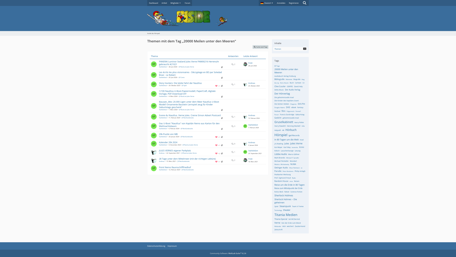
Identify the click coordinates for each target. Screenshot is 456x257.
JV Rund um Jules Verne (186, 67)
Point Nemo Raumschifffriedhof (175, 167)
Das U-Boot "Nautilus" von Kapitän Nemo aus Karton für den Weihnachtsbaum (189, 125)
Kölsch (277, 151)
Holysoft (277, 130)
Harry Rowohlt (280, 126)
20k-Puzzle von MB (168, 134)
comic (290, 86)
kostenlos (295, 147)
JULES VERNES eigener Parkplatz (175, 150)
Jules (286, 143)
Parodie (277, 171)
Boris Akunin (284, 83)
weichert (290, 226)
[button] (267, 3)
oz (301, 168)
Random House (281, 181)
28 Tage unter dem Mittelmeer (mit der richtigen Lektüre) (187, 158)
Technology (278, 210)
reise (291, 181)
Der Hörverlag (282, 93)
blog (303, 79)
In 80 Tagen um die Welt (286, 139)
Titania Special (280, 219)
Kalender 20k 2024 (168, 142)
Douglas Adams (279, 107)
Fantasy (300, 107)
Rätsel (286, 192)
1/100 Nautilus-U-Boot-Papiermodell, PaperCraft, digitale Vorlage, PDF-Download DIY (187, 92)
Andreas (251, 83)
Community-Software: (228, 253)
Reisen (296, 181)
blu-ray (276, 83)
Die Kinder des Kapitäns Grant (286, 100)
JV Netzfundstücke (188, 118)
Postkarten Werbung (282, 174)
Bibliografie (279, 79)
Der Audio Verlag (292, 89)
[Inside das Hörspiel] (228, 18)
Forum (276, 115)
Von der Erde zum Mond (291, 223)
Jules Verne (296, 143)
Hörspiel (280, 135)
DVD (288, 107)
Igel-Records (294, 135)
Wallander (277, 226)
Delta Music (279, 90)
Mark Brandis (279, 158)
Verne (277, 222)
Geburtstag (299, 114)
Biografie (296, 79)
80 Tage (277, 66)
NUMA (293, 164)
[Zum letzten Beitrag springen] (245, 64)
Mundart (293, 161)
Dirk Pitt (301, 104)
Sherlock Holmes (283, 195)
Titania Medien (285, 214)
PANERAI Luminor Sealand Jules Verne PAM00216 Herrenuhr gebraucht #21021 (189, 63)
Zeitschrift (278, 229)
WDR (284, 226)
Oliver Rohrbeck (294, 168)
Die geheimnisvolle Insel (284, 97)
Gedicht (277, 117)
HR (283, 130)
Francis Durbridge (287, 114)
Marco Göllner (293, 154)
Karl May (287, 147)
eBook (293, 107)
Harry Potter (299, 122)
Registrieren (294, 3)
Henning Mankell (293, 126)
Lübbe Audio (280, 154)
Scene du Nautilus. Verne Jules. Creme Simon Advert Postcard (190, 115)
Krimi (301, 147)
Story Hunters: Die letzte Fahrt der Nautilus (180, 83)
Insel (302, 140)
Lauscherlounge (287, 151)
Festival (277, 111)
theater (286, 210)
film (283, 111)
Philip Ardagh (300, 171)
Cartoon (298, 83)
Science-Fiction (296, 192)
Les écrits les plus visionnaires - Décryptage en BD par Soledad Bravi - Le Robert (190, 73)
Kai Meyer (278, 147)
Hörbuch (291, 130)
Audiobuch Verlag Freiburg (285, 76)
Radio (294, 178)
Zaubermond (300, 226)
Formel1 (298, 111)
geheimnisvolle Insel (291, 118)
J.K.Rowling (278, 144)
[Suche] (304, 3)
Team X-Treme (298, 206)
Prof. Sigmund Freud (282, 178)
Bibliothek (289, 79)
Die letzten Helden (281, 104)
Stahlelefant (163, 67)
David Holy (298, 86)
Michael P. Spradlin (292, 158)
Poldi (250, 63)
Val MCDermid (294, 219)
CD (303, 83)
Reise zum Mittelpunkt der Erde (288, 188)
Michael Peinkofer (281, 161)
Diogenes (293, 104)
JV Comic (182, 77)
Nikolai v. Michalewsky (281, 164)
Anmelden (281, 3)
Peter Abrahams (288, 171)
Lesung (297, 151)
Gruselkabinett (283, 122)
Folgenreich (290, 111)
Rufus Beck (278, 192)
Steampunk (285, 206)
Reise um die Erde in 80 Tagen (289, 184)
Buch (292, 83)
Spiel (276, 206)
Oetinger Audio (281, 167)
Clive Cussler (280, 86)
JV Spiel (184, 85)
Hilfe (303, 126)
